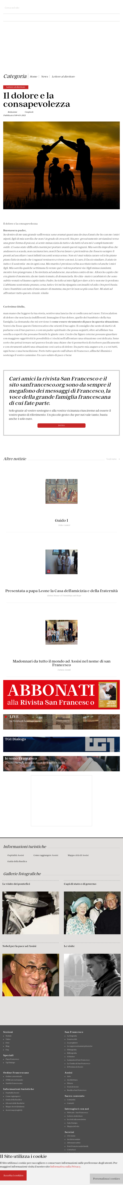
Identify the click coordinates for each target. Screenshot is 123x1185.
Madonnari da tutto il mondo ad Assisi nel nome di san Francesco (62, 663)
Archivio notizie (73, 1139)
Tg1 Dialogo (10, 1062)
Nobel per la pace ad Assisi (19, 946)
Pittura (70, 1083)
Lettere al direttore (63, 76)
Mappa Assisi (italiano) (15, 1107)
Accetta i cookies (13, 1175)
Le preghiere (72, 1043)
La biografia (72, 1036)
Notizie (9, 1036)
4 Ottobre (71, 1057)
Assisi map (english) (14, 1110)
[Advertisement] (61, 47)
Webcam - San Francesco (77, 1112)
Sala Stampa (72, 1123)
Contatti (70, 1103)
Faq (7, 1050)
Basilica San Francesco (76, 1090)
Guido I (61, 520)
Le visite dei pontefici (16, 883)
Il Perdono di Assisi (75, 1067)
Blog (7, 1046)
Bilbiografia (72, 1053)
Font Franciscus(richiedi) (77, 1146)
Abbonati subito (73, 1143)
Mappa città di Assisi (78, 855)
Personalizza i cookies (106, 1178)
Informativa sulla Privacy (65, 1166)
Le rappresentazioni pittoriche (79, 1046)
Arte (69, 1076)
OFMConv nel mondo (14, 1080)
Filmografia (72, 1050)
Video (8, 1039)
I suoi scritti (72, 1039)
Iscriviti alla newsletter (76, 1119)
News (44, 76)
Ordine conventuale (14, 1076)
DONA (61, 425)
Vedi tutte (113, 459)
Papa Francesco (12, 1059)
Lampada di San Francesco (78, 1060)
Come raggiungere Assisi (45, 855)
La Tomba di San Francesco (78, 1063)
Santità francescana (14, 1083)
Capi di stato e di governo (80, 883)
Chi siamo (71, 1136)
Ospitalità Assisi (15, 855)
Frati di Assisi (72, 1087)
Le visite (69, 946)
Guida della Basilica (17, 861)
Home (33, 76)
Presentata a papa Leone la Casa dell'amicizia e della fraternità (61, 591)
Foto (7, 1043)
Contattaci (71, 1150)
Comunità (71, 1100)
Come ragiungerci (13, 1096)
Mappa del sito (73, 1126)
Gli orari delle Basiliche (15, 1103)
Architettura (72, 1080)
